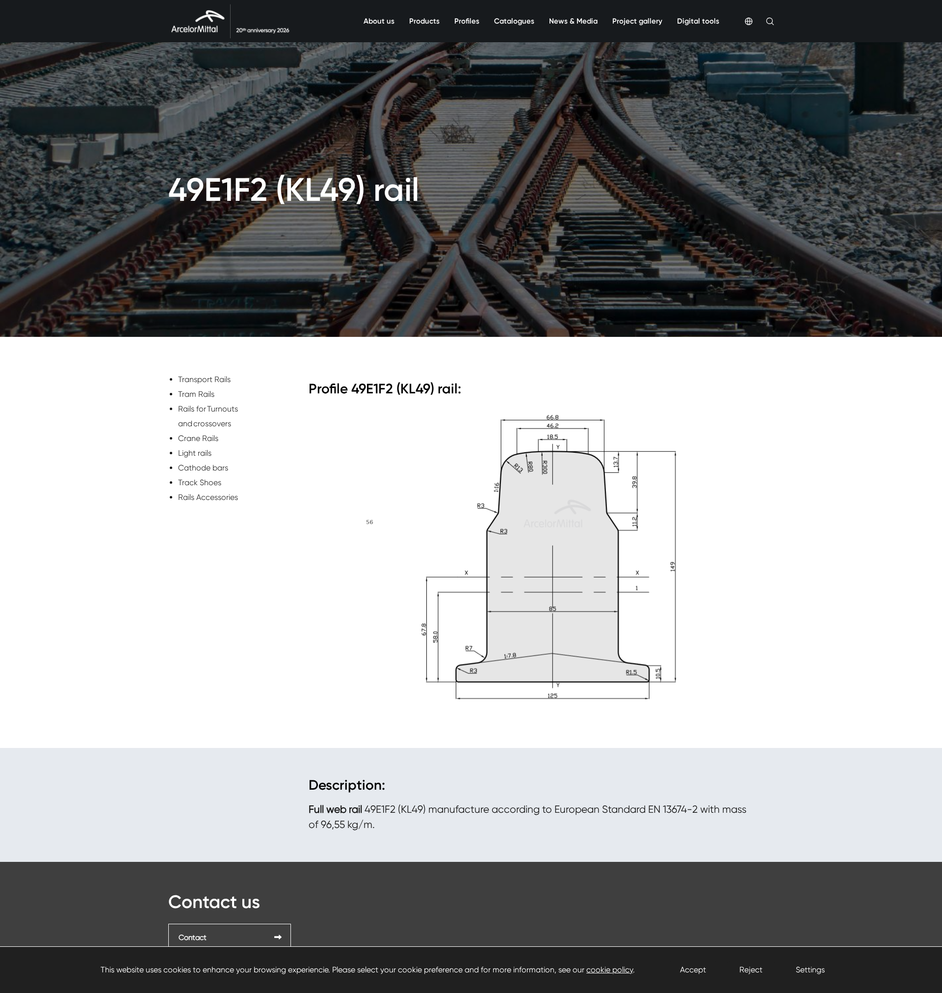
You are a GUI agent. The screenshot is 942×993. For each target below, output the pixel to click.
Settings (810, 969)
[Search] (763, 21)
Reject (750, 969)
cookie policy (609, 969)
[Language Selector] (742, 21)
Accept (693, 969)
